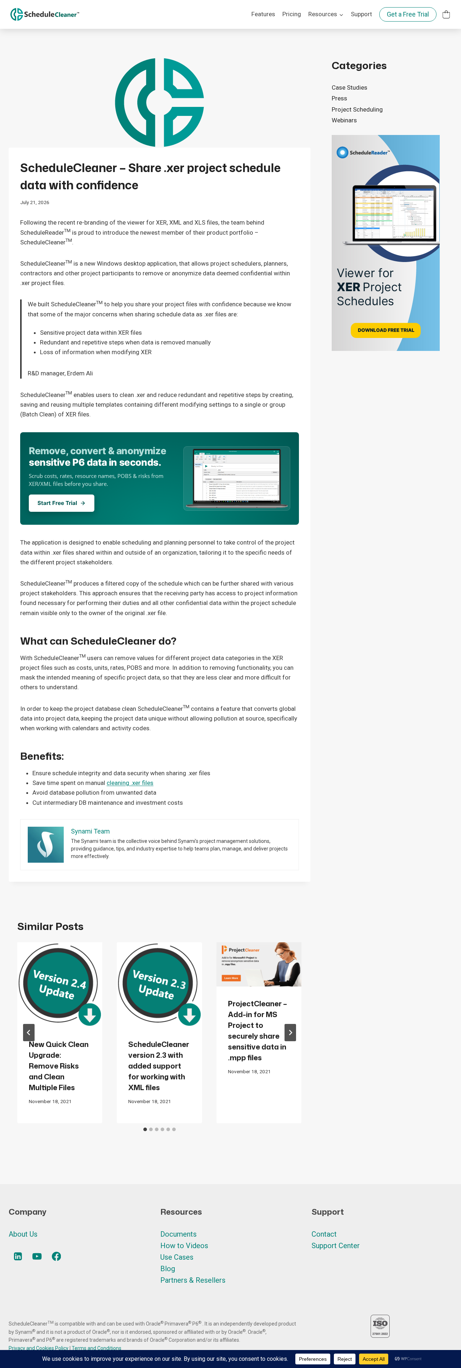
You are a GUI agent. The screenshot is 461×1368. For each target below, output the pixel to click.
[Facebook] (56, 1256)
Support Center (336, 1245)
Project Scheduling (357, 109)
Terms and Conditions (96, 1348)
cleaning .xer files (130, 782)
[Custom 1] (446, 14)
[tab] (145, 1129)
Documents (178, 1234)
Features (263, 14)
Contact (324, 1234)
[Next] (290, 1032)
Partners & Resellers (192, 1280)
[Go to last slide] (29, 1032)
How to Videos (184, 1245)
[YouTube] (37, 1256)
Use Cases (176, 1257)
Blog (167, 1268)
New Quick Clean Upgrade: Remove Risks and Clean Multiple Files (59, 1065)
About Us (23, 1234)
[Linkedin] (18, 1256)
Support (361, 14)
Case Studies (349, 87)
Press (339, 98)
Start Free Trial (57, 503)
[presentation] (59, 984)
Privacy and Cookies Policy (39, 1348)
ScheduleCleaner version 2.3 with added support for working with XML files (158, 1065)
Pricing (291, 14)
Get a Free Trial (408, 14)
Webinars (344, 120)
